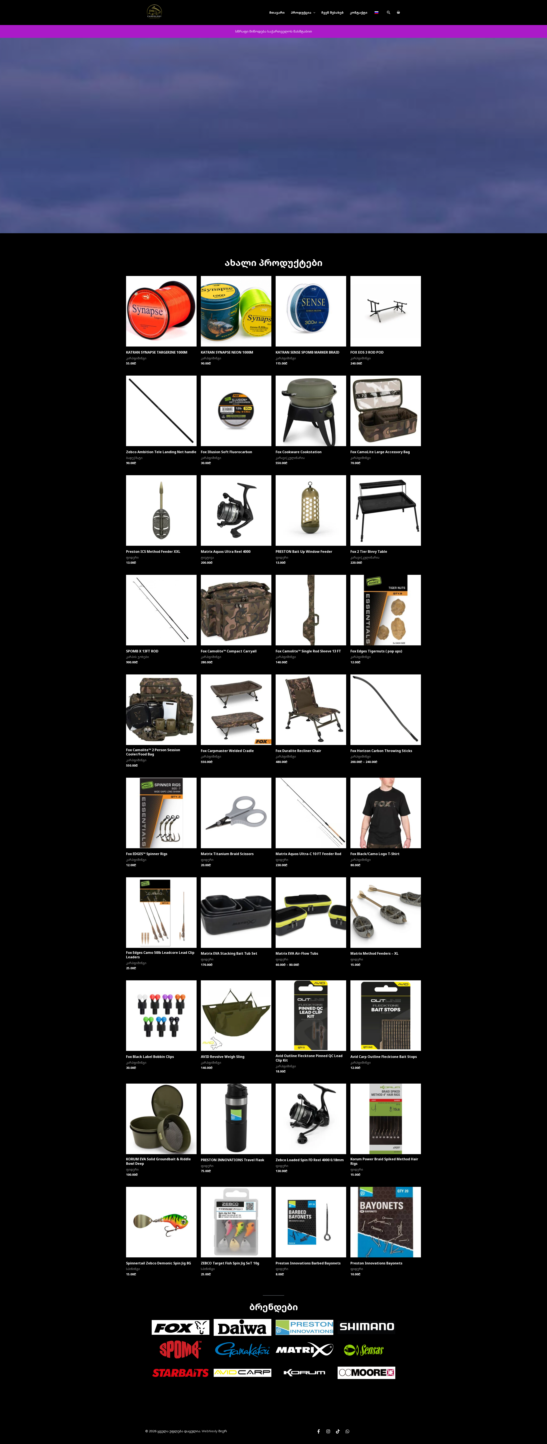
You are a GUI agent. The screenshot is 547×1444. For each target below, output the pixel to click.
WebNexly (210, 1431)
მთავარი (277, 12)
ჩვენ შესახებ (332, 12)
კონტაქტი (358, 12)
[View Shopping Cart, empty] (398, 12)
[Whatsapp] (347, 1431)
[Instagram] (328, 1431)
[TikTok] (338, 1431)
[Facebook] (318, 1431)
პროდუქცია (301, 12)
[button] (389, 12)
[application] (313, 12)
